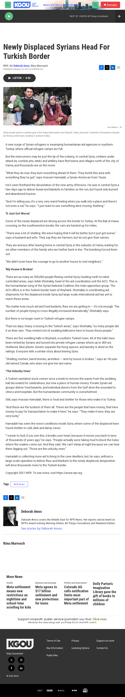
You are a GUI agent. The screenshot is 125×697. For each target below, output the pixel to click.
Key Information (55, 648)
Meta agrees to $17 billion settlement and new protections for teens (47, 595)
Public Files (52, 655)
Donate (112, 5)
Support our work (105, 641)
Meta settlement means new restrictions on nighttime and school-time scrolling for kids (19, 597)
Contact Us (102, 648)
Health (10, 583)
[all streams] (120, 16)
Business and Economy (45, 583)
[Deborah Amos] (10, 516)
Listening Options (80, 648)
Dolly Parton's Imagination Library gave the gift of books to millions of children (104, 594)
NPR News (19, 484)
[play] (9, 16)
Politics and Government (75, 583)
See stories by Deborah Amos (41, 528)
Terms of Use (53, 641)
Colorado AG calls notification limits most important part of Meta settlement (76, 595)
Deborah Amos (22, 65)
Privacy (75, 641)
